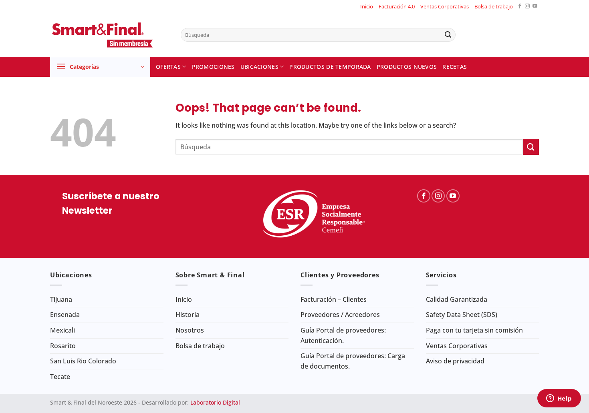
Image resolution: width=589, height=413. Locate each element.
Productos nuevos (407, 66)
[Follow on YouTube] (535, 6)
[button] (100, 67)
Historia (187, 314)
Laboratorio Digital (215, 402)
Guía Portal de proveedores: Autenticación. (343, 335)
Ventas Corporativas (444, 6)
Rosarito (63, 345)
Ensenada (65, 314)
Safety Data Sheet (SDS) (461, 314)
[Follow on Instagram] (527, 6)
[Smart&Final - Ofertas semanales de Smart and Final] (109, 35)
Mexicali (62, 330)
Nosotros (189, 330)
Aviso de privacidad (455, 361)
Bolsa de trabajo (493, 6)
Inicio (366, 6)
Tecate (60, 376)
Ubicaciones (259, 66)
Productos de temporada (330, 66)
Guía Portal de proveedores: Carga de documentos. (353, 361)
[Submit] (448, 35)
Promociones (213, 66)
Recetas (454, 66)
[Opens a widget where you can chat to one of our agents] (559, 399)
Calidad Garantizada (456, 299)
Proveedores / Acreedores (340, 314)
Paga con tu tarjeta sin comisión (474, 330)
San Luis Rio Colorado (83, 361)
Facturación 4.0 (397, 6)
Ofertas (168, 66)
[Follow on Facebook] (519, 6)
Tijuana (61, 299)
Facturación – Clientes (334, 299)
